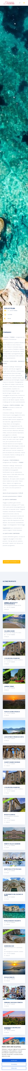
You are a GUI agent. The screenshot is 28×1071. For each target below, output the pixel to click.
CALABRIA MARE (9, 631)
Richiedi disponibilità (11, 561)
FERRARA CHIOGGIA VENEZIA (13, 1002)
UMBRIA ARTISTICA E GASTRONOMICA (11, 603)
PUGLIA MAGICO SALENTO (12, 920)
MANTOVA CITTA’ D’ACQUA (12, 869)
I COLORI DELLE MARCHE (12, 658)
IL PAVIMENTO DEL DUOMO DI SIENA (13, 895)
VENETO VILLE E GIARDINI (12, 844)
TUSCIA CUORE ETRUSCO (12, 711)
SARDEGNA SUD (9, 946)
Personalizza (14, 1064)
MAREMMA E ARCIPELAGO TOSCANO (12, 1028)
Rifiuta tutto (14, 1068)
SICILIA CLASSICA (9, 814)
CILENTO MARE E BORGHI (12, 762)
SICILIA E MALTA (9, 977)
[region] (14, 1058)
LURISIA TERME (9, 686)
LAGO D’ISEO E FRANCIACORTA (14, 737)
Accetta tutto (14, 1060)
